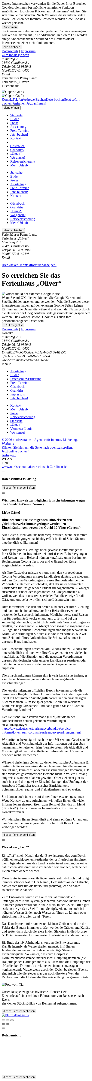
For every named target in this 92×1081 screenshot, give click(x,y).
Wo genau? (17, 157)
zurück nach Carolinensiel (49, 467)
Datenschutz (10, 51)
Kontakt (15, 138)
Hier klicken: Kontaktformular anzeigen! (29, 265)
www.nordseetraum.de (17, 467)
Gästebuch (17, 146)
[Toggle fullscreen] (7, 1020)
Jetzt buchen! (19, 134)
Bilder (14, 119)
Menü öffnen (11, 107)
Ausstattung (18, 127)
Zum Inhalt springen (15, 55)
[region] (46, 55)
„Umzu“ (16, 154)
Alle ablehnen (11, 47)
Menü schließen (13, 230)
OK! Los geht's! (13, 325)
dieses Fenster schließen (19, 487)
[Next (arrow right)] (7, 1024)
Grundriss (17, 150)
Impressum (28, 51)
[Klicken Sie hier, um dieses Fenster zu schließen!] (3, 471)
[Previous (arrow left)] (3, 1024)
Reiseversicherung (22, 161)
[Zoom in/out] (12, 1020)
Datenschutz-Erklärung (26, 379)
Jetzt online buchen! (15, 451)
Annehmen (10, 27)
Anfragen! (9, 455)
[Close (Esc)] (3, 1020)
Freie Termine (19, 130)
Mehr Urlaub (19, 165)
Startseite (16, 115)
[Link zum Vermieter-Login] (15, 1015)
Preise (14, 123)
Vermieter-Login (21, 428)
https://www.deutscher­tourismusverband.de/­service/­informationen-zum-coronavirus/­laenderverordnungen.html (41, 730)
